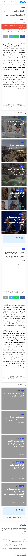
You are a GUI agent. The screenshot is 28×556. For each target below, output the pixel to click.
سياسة (23, 7)
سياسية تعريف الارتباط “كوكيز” (22, 555)
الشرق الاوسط (21, 214)
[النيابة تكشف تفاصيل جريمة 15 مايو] (14, 198)
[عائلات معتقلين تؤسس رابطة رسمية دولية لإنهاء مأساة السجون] (14, 174)
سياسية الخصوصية (17, 554)
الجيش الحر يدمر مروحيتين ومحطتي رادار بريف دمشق (14, 517)
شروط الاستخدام (24, 554)
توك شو (17, 190)
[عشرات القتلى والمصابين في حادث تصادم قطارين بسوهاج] (14, 150)
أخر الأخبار (22, 166)
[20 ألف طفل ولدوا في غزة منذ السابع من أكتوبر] (14, 127)
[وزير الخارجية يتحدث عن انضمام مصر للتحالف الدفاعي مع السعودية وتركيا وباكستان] (14, 222)
